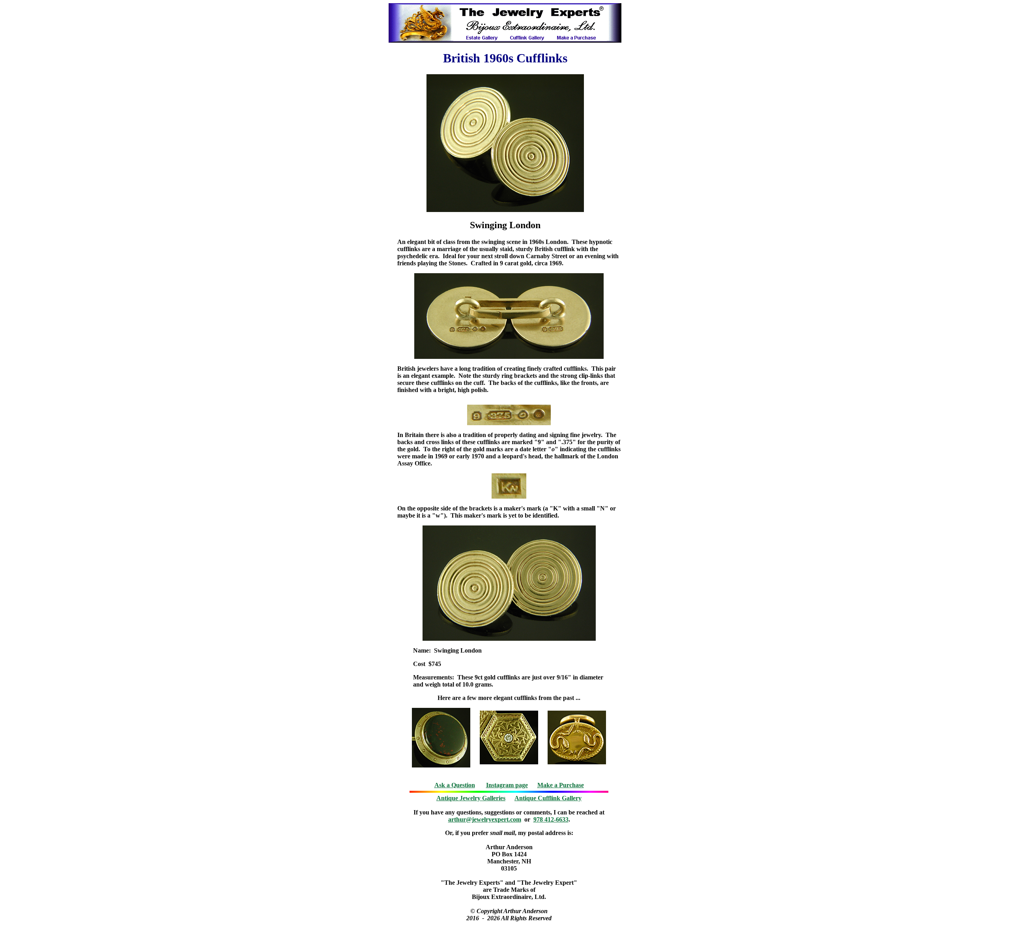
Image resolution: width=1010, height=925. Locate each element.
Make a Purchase (560, 785)
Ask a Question (454, 785)
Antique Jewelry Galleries (470, 798)
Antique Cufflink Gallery (548, 798)
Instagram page (507, 785)
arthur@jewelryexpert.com (484, 819)
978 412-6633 (551, 819)
